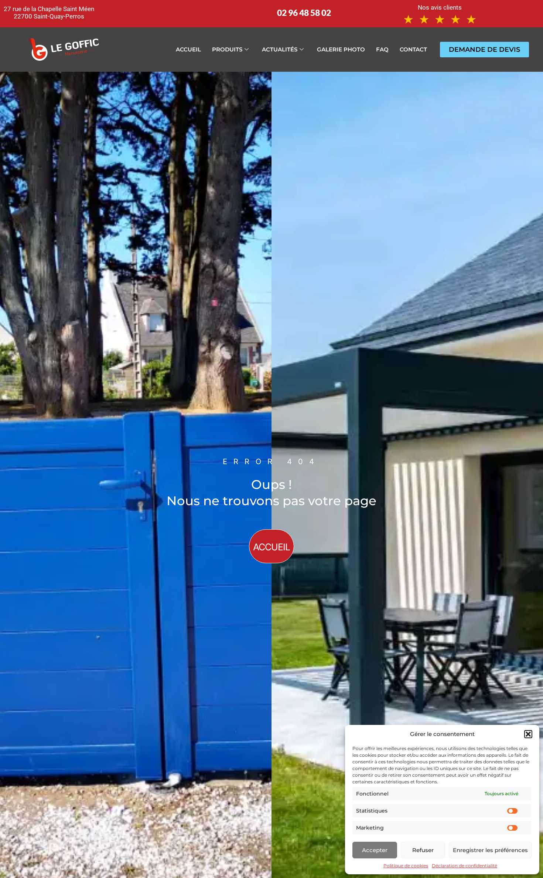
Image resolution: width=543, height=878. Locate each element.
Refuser (423, 850)
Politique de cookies (405, 865)
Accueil (188, 49)
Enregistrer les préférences (490, 850)
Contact (413, 49)
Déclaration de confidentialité (464, 865)
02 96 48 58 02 (304, 12)
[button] (528, 734)
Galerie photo (341, 49)
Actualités (279, 49)
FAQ (382, 49)
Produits (227, 49)
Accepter (374, 850)
